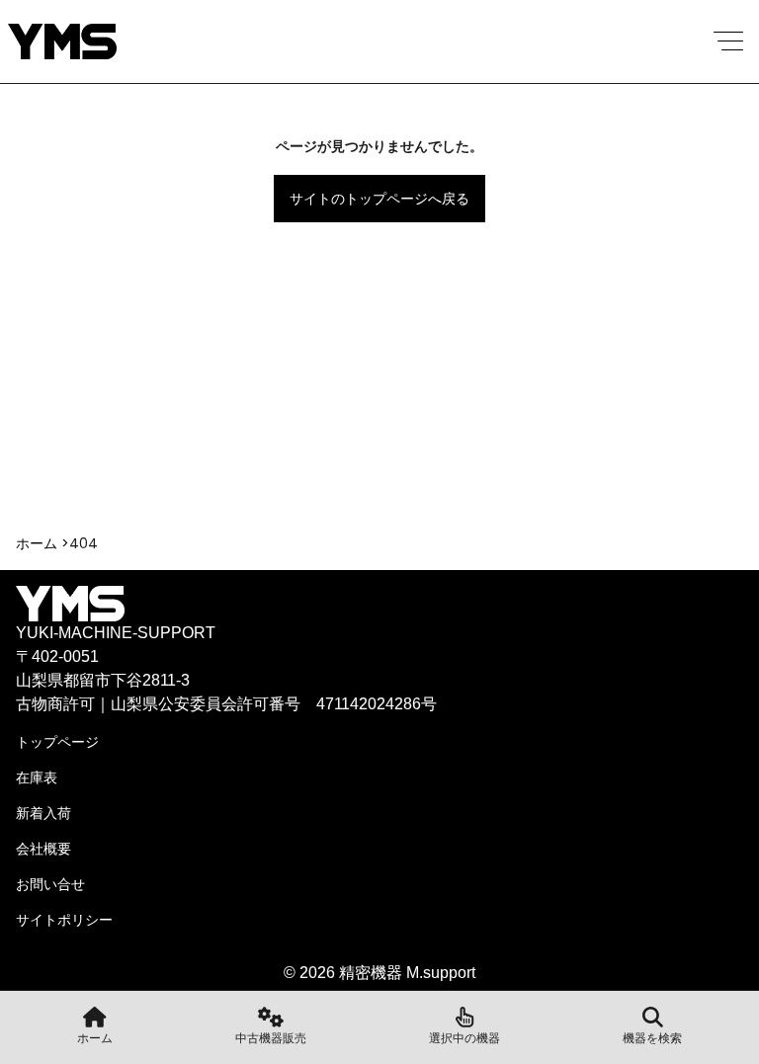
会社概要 (43, 849)
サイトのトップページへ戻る (379, 198)
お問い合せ (50, 884)
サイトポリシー (64, 920)
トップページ (57, 742)
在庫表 (36, 777)
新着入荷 (43, 813)
